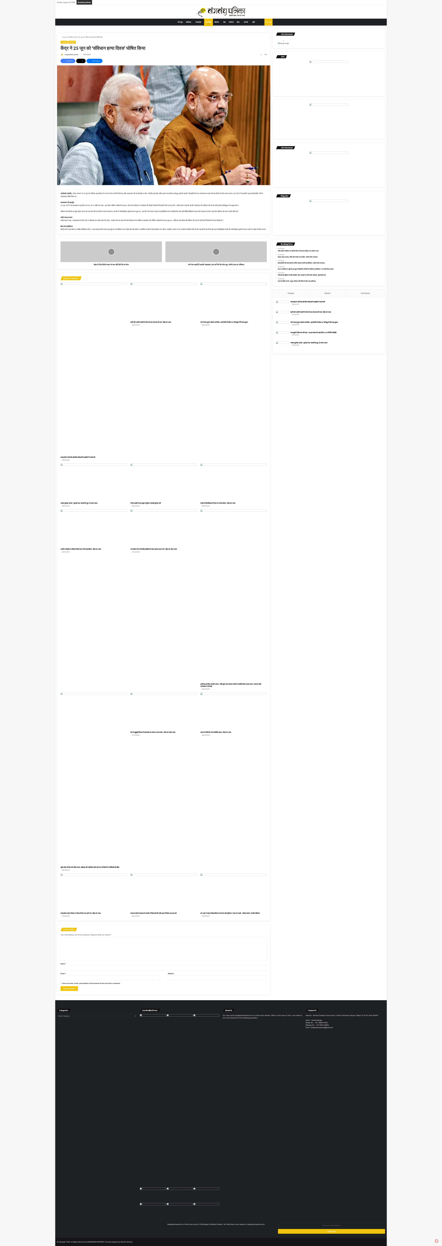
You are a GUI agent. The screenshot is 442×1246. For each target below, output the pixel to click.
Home (64, 37)
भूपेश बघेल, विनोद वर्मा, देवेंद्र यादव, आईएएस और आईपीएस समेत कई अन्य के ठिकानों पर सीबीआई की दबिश (90, 867)
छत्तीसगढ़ (188, 22)
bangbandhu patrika (71, 54)
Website (171, 973)
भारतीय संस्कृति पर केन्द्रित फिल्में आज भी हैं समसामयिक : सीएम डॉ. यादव (81, 549)
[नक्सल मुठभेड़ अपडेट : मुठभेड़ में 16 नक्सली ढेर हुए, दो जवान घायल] (94, 482)
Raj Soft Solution (127, 1242)
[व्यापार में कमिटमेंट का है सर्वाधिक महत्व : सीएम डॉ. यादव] (233, 711)
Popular (291, 293)
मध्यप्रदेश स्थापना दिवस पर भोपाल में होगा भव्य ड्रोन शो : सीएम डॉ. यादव (81, 913)
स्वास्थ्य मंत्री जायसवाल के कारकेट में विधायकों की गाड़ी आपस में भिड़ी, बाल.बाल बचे (153, 913)
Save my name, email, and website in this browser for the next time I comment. (91, 983)
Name (63, 964)
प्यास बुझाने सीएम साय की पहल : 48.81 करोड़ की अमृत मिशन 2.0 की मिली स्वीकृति (313, 332)
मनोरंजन (231, 22)
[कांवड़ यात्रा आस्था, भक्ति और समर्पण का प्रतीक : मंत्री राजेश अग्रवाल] (206, 1100)
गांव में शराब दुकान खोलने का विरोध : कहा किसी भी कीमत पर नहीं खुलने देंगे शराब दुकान (224, 322)
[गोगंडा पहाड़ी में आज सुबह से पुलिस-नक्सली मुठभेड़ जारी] (163, 482)
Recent (327, 293)
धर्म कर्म (246, 22)
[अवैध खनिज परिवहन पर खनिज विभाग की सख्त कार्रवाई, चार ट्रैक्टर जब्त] (180, 1021)
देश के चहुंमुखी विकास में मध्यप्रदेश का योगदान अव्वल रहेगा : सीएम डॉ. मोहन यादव (152, 732)
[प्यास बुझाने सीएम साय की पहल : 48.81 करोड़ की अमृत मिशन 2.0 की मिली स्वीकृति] (282, 335)
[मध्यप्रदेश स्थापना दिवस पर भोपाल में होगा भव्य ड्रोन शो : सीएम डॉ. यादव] (94, 892)
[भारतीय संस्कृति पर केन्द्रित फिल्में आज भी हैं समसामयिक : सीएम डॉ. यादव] (94, 528)
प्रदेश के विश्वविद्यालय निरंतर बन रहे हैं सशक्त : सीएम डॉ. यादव (217, 503)
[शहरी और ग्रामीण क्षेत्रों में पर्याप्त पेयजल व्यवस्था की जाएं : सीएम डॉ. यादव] (163, 301)
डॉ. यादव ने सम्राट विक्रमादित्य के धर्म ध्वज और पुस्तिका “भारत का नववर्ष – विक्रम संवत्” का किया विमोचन (230, 913)
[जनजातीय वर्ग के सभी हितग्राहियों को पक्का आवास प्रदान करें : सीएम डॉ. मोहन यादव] (163, 528)
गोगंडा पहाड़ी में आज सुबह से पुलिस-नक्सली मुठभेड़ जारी (145, 503)
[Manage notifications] (436, 1241)
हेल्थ (238, 22)
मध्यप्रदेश (198, 22)
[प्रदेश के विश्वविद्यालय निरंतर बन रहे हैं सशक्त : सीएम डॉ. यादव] (233, 482)
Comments (365, 293)
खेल (224, 22)
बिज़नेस (217, 22)
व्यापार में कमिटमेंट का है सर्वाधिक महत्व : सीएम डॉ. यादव (215, 732)
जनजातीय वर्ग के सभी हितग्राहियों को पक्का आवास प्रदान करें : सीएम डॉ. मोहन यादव (153, 549)
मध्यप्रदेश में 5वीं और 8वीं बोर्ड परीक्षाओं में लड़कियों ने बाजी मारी (78, 457)
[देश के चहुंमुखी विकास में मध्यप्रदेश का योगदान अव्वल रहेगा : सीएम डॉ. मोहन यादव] (163, 711)
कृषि (253, 22)
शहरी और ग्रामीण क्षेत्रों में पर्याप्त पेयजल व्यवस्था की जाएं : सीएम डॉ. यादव (150, 322)
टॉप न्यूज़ (180, 22)
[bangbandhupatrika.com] (221, 11)
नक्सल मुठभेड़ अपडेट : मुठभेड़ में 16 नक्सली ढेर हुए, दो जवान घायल (79, 503)
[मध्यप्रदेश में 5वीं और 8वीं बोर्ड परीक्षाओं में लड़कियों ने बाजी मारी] (94, 369)
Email (63, 973)
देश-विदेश (208, 22)
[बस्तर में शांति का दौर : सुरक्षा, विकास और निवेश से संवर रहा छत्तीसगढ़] (153, 1210)
